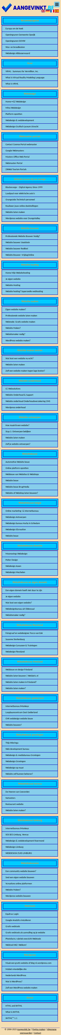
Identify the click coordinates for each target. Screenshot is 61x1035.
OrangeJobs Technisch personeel (20, 200)
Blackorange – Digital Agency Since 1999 (24, 187)
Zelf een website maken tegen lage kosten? (25, 371)
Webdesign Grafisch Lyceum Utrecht (22, 126)
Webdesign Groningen (16, 761)
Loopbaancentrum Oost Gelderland (22, 712)
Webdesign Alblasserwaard (18, 53)
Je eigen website (13, 279)
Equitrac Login (12, 914)
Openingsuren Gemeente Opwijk (20, 35)
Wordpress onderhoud (16, 407)
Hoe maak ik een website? (17, 425)
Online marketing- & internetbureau (22, 511)
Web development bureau (17, 749)
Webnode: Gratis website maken (20, 322)
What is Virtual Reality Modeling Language (25, 77)
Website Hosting (13, 285)
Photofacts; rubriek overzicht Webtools (23, 939)
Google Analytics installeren (18, 920)
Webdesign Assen (13, 566)
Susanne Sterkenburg (15, 639)
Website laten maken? (16, 688)
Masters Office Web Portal (17, 157)
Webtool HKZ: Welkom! (16, 945)
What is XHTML (13, 1012)
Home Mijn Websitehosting (18, 273)
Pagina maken (38, 1029)
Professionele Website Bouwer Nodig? (23, 236)
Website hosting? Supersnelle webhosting (24, 291)
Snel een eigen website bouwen (20, 877)
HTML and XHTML (14, 1006)
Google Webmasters (15, 151)
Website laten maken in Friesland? (21, 682)
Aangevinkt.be (23, 1029)
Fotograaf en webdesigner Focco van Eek (24, 633)
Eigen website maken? (16, 309)
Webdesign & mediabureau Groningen (23, 755)
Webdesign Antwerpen (16, 517)
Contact (37, 1033)
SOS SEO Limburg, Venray (17, 835)
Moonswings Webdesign (16, 554)
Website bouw (12, 480)
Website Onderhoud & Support (19, 395)
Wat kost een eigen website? (19, 603)
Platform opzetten (14, 114)
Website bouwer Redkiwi (17, 249)
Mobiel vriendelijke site (16, 969)
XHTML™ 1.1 (11, 1018)
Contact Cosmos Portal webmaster (21, 144)
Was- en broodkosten (15, 47)
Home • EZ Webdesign (16, 102)
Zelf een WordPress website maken (21, 988)
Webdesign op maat (15, 768)
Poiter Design (12, 560)
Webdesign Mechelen (15, 572)
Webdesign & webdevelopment (20, 120)
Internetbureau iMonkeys (17, 706)
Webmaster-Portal (14, 163)
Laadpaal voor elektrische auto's (20, 193)
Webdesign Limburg (14, 847)
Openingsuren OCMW (15, 41)
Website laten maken (15, 212)
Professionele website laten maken (21, 316)
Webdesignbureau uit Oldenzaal (20, 609)
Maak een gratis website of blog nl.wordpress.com (28, 963)
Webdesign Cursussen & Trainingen (21, 645)
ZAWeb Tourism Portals (16, 169)
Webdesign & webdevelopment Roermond (25, 841)
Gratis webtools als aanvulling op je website (25, 933)
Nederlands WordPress (16, 975)
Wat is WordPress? (14, 981)
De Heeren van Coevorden (17, 792)
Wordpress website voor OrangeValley (23, 218)
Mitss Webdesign (13, 108)
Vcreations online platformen (19, 884)
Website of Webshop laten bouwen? (22, 493)
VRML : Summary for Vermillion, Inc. (22, 71)
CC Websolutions (13, 389)
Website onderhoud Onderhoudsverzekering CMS (28, 401)
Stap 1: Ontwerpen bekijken (18, 431)
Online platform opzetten (17, 468)
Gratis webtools (13, 926)
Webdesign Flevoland (15, 652)
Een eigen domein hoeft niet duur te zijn (24, 590)
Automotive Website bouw (18, 462)
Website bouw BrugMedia (17, 487)
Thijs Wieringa (12, 743)
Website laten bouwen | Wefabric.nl (22, 676)
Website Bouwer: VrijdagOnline (20, 255)
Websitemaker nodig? (15, 334)
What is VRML (12, 84)
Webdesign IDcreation (16, 529)
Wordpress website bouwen (18, 896)
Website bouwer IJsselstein (18, 242)
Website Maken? (13, 328)
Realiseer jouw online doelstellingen (22, 206)
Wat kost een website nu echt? (20, 358)
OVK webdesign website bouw (19, 719)
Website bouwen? (14, 725)
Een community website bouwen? (21, 871)
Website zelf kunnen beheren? (19, 774)
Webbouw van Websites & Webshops (22, 474)
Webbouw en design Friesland (19, 670)
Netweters (10, 798)
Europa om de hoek (14, 29)
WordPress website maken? (18, 340)
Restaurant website (14, 804)
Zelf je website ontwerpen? (18, 444)
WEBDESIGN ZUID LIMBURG (19, 853)
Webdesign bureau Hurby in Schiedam (23, 523)
